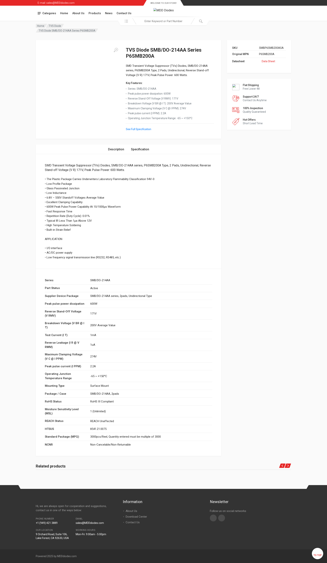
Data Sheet (268, 61)
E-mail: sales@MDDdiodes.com (56, 2)
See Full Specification (138, 129)
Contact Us (124, 13)
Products (95, 13)
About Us (78, 13)
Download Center (136, 516)
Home (64, 13)
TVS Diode (55, 25)
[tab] (116, 149)
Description (116, 149)
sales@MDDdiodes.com (90, 522)
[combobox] (163, 21)
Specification (140, 149)
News (108, 13)
